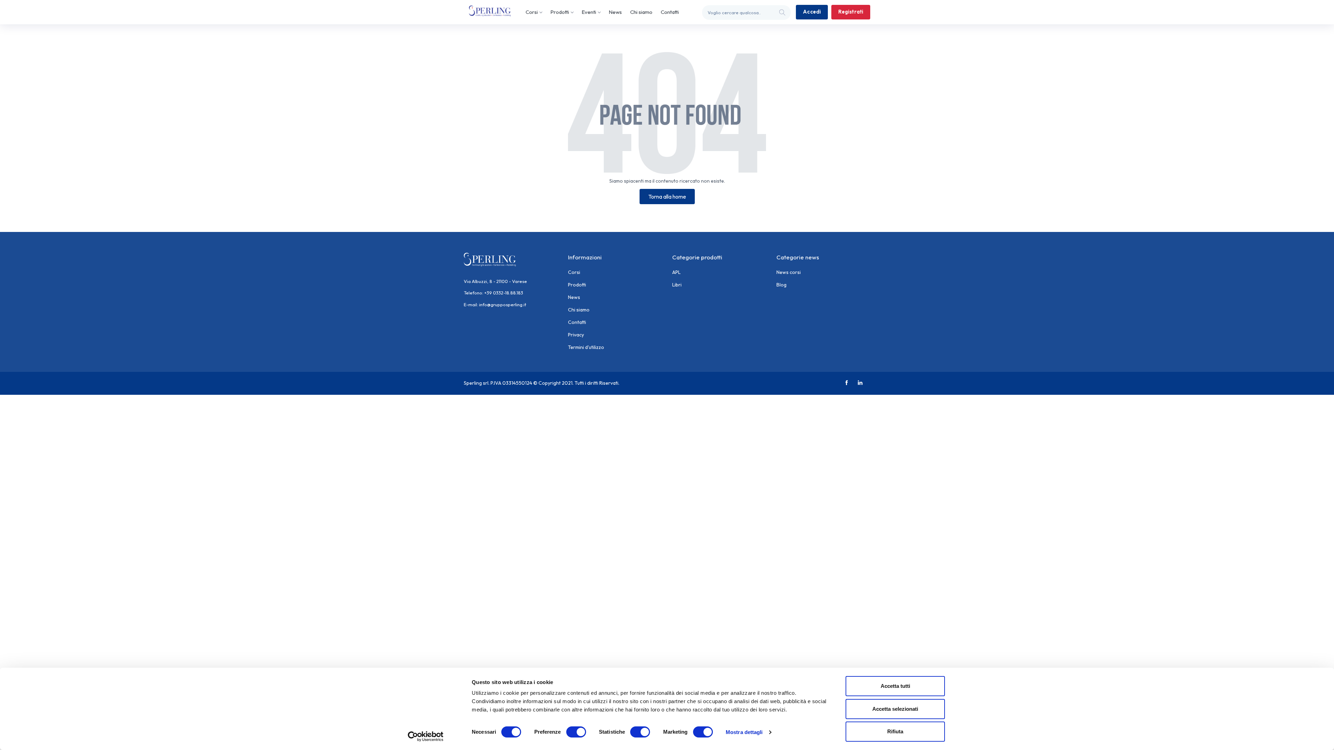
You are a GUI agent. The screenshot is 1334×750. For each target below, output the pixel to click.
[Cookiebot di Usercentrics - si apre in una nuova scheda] (425, 736)
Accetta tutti (895, 686)
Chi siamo (641, 12)
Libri (677, 285)
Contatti (670, 12)
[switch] (576, 732)
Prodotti (559, 12)
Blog (781, 285)
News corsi (788, 272)
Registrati (850, 11)
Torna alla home (667, 196)
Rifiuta (895, 731)
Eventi (589, 12)
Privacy (576, 335)
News (615, 12)
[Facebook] (847, 383)
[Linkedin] (861, 383)
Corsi (532, 12)
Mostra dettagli (744, 732)
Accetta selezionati (895, 709)
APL (676, 272)
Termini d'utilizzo (586, 347)
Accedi (812, 11)
